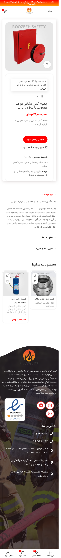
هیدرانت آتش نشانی (44, 298)
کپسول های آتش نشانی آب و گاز (16, 312)
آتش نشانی (35, 162)
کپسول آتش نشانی (17, 308)
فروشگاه (35, 81)
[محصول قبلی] (45, 97)
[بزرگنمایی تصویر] (47, 64)
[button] (7, 275)
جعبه (26, 162)
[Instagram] (50, 405)
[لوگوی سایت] (29, 11)
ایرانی (37, 171)
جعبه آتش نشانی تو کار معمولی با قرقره (30, 173)
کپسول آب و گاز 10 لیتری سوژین (17, 300)
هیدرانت (50, 306)
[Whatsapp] (50, 414)
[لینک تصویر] (15, 409)
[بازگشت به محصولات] (42, 97)
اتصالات (38, 303)
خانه (44, 81)
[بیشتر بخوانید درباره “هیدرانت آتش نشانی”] (35, 275)
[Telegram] (41, 405)
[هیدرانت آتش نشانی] (43, 283)
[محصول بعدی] (38, 97)
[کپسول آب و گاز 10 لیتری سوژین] (15, 283)
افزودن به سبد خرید (35, 139)
